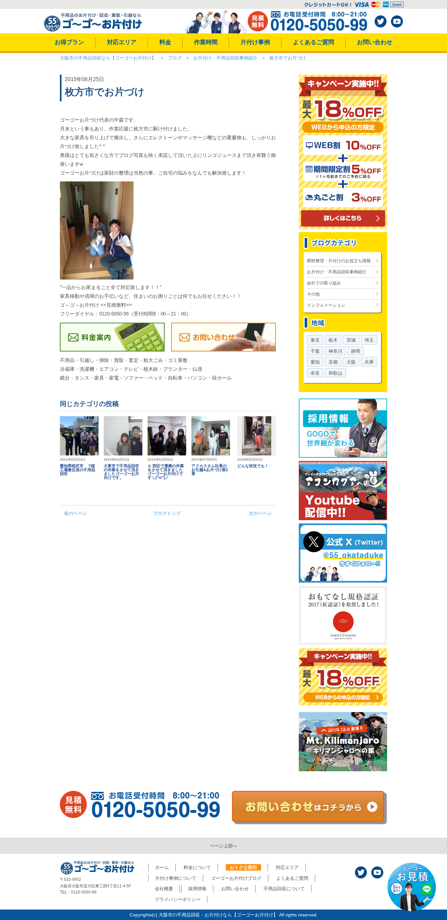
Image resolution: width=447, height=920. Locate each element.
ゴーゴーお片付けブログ (236, 878)
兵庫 (369, 362)
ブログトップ (167, 513)
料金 (165, 42)
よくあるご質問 (313, 42)
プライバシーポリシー (178, 899)
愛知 (315, 362)
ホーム (162, 867)
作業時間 (206, 42)
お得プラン (69, 42)
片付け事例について (175, 878)
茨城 (351, 340)
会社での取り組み (324, 283)
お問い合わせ (374, 42)
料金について (197, 867)
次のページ (260, 513)
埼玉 (369, 340)
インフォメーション (326, 305)
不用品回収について (284, 888)
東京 (315, 340)
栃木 (333, 340)
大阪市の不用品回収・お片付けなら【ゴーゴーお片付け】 (218, 914)
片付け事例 (255, 42)
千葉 (315, 351)
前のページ (75, 513)
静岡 (355, 351)
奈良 (315, 373)
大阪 (351, 362)
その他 (313, 294)
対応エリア (121, 42)
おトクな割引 (243, 867)
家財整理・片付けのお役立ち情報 (339, 260)
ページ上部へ (223, 845)
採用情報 (197, 888)
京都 (333, 362)
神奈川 (335, 351)
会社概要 (164, 888)
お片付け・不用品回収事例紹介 (337, 271)
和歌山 (335, 373)
